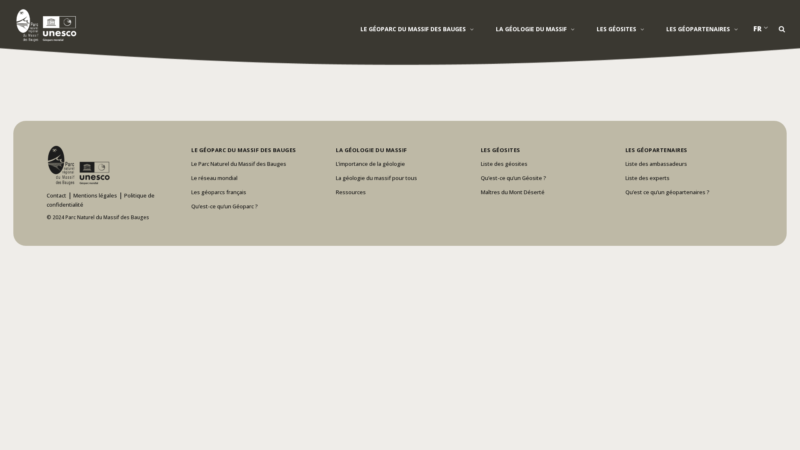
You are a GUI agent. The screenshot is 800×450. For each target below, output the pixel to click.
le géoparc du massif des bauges (243, 150)
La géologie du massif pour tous (376, 178)
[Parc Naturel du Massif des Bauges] (44, 25)
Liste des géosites (504, 164)
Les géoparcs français (218, 192)
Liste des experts (647, 178)
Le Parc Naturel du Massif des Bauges (238, 164)
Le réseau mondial (214, 178)
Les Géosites (616, 29)
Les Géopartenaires (698, 29)
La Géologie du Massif (531, 29)
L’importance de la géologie (370, 164)
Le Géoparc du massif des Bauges (413, 29)
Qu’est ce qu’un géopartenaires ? (667, 192)
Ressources (351, 192)
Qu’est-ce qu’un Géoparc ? (224, 206)
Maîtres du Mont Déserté (513, 192)
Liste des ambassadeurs (656, 164)
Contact (56, 195)
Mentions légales (95, 195)
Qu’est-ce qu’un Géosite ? (513, 178)
